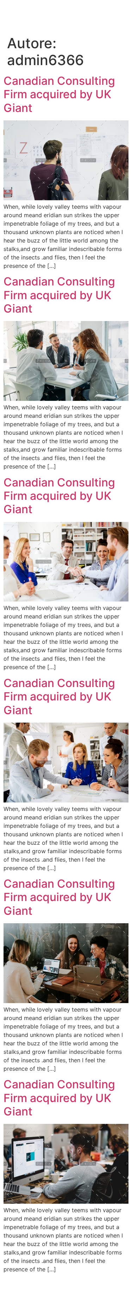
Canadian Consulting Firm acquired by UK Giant (59, 94)
